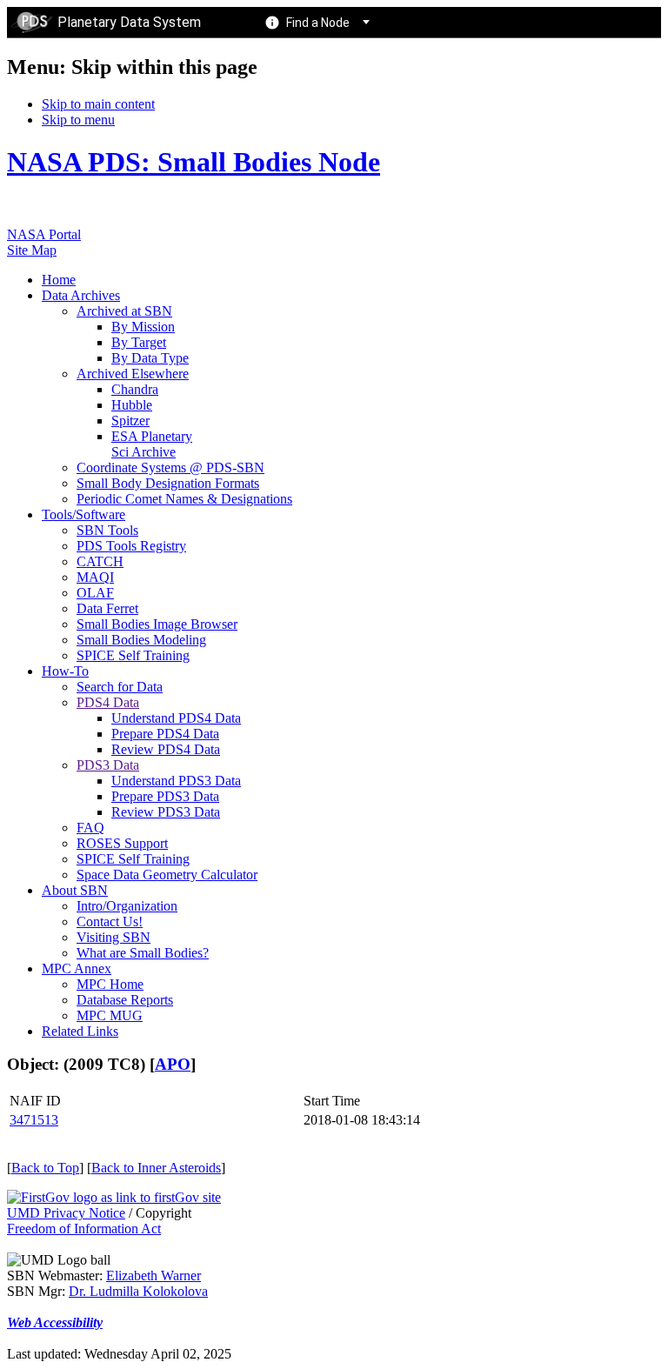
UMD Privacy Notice (66, 1212)
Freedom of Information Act (84, 1228)
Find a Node (318, 23)
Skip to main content (98, 104)
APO (172, 1064)
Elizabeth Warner (153, 1275)
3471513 (34, 1119)
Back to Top (45, 1167)
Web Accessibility (55, 1322)
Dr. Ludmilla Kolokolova (138, 1291)
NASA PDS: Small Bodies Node (193, 161)
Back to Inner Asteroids (156, 1167)
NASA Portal (44, 234)
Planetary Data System (129, 22)
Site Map (32, 250)
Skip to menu (78, 119)
